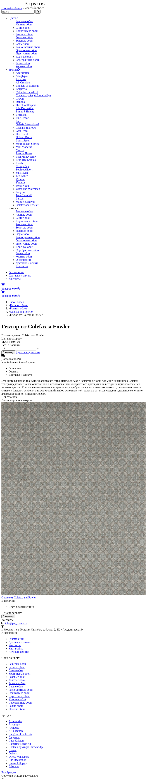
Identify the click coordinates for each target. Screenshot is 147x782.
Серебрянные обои (27, 59)
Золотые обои (24, 37)
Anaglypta (22, 76)
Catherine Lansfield (27, 92)
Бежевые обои (24, 21)
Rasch (19, 163)
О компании (23, 259)
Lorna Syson (23, 140)
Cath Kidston (16, 740)
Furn (18, 121)
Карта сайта (16, 648)
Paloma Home (24, 153)
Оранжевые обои (26, 50)
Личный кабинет (11, 8)
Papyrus (20, 192)
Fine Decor (22, 117)
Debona (20, 101)
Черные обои (24, 24)
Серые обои (23, 43)
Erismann (21, 114)
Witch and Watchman (28, 188)
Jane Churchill (24, 195)
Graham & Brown (26, 127)
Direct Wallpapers (26, 105)
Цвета (12, 18)
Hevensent (22, 134)
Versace (20, 179)
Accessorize (22, 72)
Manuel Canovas (25, 201)
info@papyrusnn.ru (16, 623)
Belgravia (21, 88)
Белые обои (23, 63)
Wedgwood (22, 185)
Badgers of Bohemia (27, 85)
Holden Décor (24, 137)
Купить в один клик (28, 352)
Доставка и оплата (27, 262)
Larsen (19, 198)
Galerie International (27, 124)
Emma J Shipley (25, 111)
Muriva (20, 150)
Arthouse (21, 79)
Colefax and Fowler (27, 204)
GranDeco (22, 130)
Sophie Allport (24, 169)
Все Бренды (8, 772)
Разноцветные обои (28, 47)
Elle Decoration (25, 108)
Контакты (22, 266)
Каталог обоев (19, 305)
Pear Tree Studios (26, 159)
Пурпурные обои (26, 53)
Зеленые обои (24, 40)
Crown (20, 98)
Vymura (20, 182)
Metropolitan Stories (27, 143)
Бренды (13, 69)
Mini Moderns (24, 146)
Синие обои (23, 27)
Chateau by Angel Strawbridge (33, 95)
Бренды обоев (18, 308)
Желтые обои (24, 66)
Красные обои (24, 56)
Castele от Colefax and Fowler (18, 597)
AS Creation (23, 82)
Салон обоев (16, 302)
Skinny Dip (22, 166)
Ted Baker (22, 175)
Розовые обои (24, 34)
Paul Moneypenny (26, 156)
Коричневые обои (27, 30)
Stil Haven (22, 172)
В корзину (8, 352)
